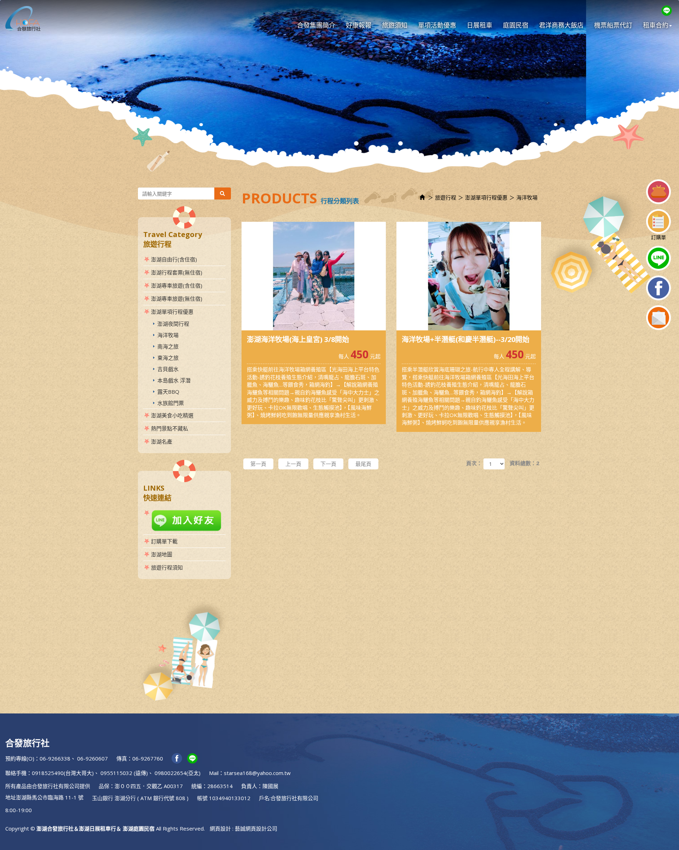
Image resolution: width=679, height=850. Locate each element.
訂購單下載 (164, 541)
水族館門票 (170, 402)
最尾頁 (363, 463)
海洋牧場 (168, 335)
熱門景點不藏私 (169, 428)
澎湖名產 (161, 441)
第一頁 (258, 463)
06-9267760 (147, 758)
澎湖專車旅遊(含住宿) (176, 285)
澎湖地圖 (161, 554)
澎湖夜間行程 (173, 323)
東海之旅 (168, 357)
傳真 (121, 758)
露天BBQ (168, 391)
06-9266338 (55, 758)
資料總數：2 (524, 463)
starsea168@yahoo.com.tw (257, 772)
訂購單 (658, 237)
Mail (214, 772)
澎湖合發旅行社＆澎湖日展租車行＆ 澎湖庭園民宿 (23, 18)
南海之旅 (168, 346)
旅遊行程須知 (167, 567)
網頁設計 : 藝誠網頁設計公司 (243, 828)
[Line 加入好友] (184, 520)
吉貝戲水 (168, 368)
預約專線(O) (19, 758)
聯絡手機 (16, 772)
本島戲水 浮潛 (174, 380)
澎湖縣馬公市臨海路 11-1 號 (49, 797)
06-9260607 (92, 758)
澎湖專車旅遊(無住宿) (176, 298)
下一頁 (328, 463)
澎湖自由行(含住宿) (174, 259)
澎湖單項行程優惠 (172, 311)
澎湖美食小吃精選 (172, 415)
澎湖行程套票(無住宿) (176, 272)
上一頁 (293, 463)
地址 (10, 797)
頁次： (474, 463)
